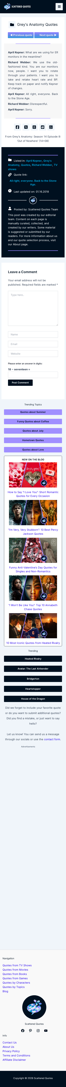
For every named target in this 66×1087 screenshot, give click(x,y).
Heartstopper (33, 688)
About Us (8, 1046)
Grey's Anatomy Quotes (37, 24)
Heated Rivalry (33, 658)
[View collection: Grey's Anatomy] (12, 24)
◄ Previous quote (21, 35)
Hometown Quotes (33, 440)
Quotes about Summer (33, 412)
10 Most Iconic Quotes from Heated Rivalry (33, 643)
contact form (52, 739)
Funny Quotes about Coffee (33, 421)
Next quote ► (48, 35)
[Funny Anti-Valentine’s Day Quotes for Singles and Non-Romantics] (33, 550)
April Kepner (34, 160)
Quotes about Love (33, 449)
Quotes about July (33, 430)
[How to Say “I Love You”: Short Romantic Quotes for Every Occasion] (33, 475)
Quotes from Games (15, 978)
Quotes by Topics (14, 987)
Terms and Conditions (16, 1055)
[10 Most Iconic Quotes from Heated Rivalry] (33, 625)
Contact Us (10, 1042)
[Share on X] (25, 127)
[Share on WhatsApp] (50, 127)
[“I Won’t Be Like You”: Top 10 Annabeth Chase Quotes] (33, 588)
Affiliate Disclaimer (14, 1059)
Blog (5, 991)
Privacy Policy (11, 1051)
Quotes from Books (15, 974)
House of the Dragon (33, 698)
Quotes (25, 164)
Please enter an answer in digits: (25, 363)
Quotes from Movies (15, 969)
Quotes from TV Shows (17, 965)
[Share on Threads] (34, 127)
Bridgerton (33, 678)
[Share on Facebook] (17, 127)
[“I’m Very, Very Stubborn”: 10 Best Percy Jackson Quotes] (33, 512)
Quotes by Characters (16, 982)
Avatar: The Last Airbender (33, 668)
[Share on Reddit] (42, 127)
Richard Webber (42, 164)
